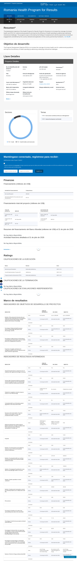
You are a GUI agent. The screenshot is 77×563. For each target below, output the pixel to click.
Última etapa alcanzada (12, 92)
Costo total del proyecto (13, 82)
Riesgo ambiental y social (46, 87)
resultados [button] (54, 19)
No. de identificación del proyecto (12, 67)
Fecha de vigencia (61, 73)
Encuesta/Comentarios (70, 557)
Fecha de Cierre (60, 87)
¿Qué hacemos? (7, 3)
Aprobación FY (60, 82)
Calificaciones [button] (43, 19)
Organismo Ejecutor (28, 82)
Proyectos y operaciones (17, 3)
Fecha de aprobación (45, 73)
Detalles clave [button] (20, 19)
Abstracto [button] (9, 19)
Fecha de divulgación (28, 73)
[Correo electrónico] (1, 278)
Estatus (25, 67)
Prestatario (59, 67)
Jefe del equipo (43, 67)
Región (41, 82)
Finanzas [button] (32, 19)
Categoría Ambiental (28, 87)
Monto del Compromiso (12, 87)
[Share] (1, 284)
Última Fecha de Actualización (27, 93)
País (7, 73)
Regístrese (39, 171)
